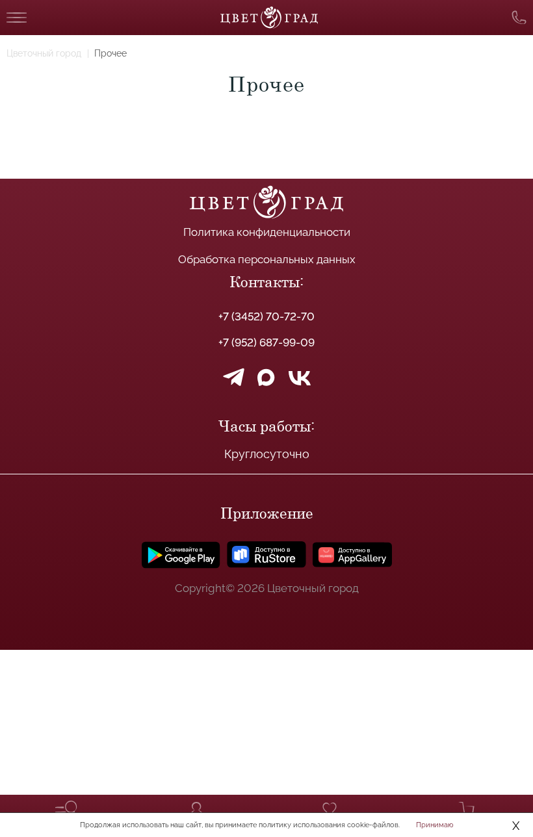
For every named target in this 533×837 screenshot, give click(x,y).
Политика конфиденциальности (266, 231)
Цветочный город (43, 53)
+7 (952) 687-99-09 (266, 342)
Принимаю (435, 825)
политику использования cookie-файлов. (329, 825)
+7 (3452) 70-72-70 (266, 316)
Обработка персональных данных (267, 259)
